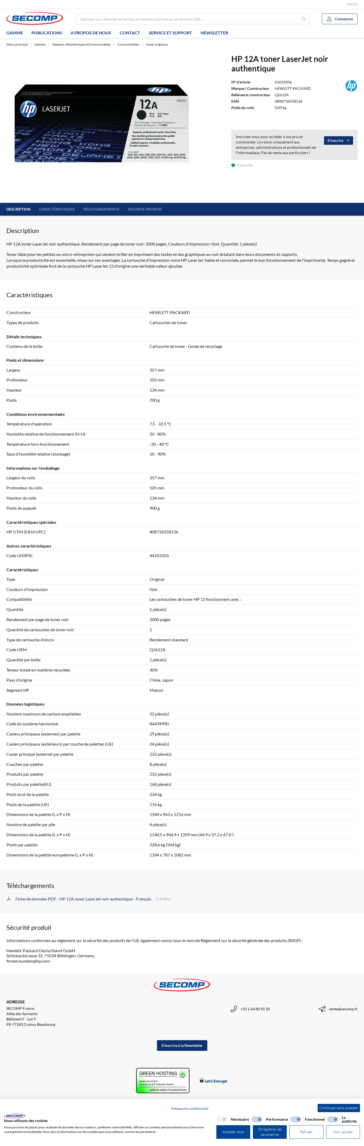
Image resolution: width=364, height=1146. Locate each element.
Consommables (128, 44)
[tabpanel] (101, 125)
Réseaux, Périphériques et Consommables (81, 44)
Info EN (352, 4)
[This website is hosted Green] (162, 1080)
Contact (130, 32)
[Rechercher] (304, 19)
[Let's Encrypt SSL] (213, 1080)
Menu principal (17, 44)
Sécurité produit (145, 209)
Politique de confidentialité (189, 1109)
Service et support (170, 32)
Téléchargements (101, 209)
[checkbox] (221, 1119)
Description (18, 209)
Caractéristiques (57, 209)
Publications (46, 32)
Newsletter (214, 32)
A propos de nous (91, 32)
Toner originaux (157, 44)
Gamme (14, 32)
